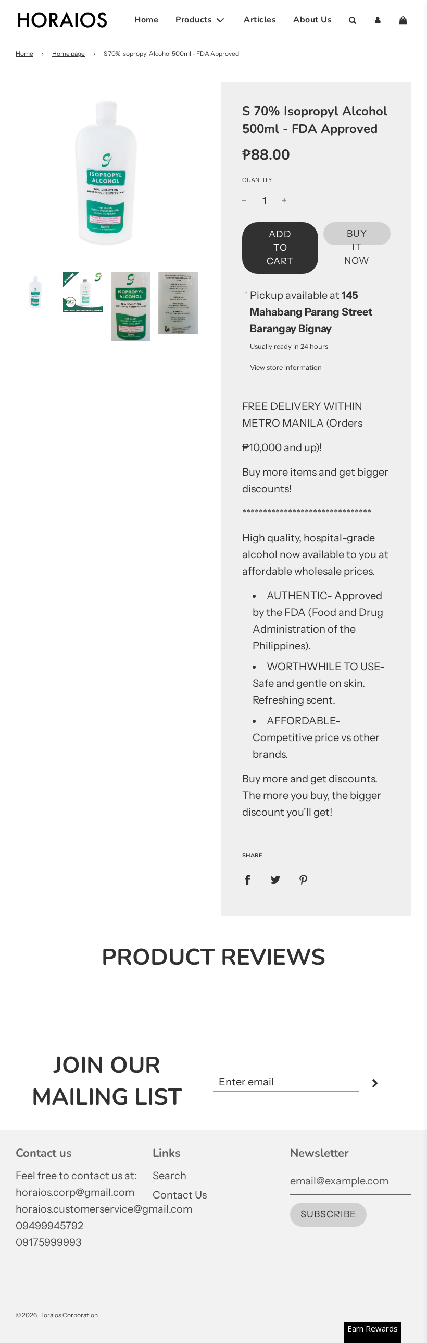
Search (169, 1175)
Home (146, 20)
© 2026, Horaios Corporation (57, 1315)
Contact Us (180, 1195)
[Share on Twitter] (275, 879)
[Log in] (378, 20)
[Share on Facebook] (247, 879)
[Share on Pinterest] (304, 879)
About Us (312, 20)
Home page (68, 53)
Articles (260, 20)
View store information (286, 367)
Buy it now (357, 236)
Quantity (257, 180)
